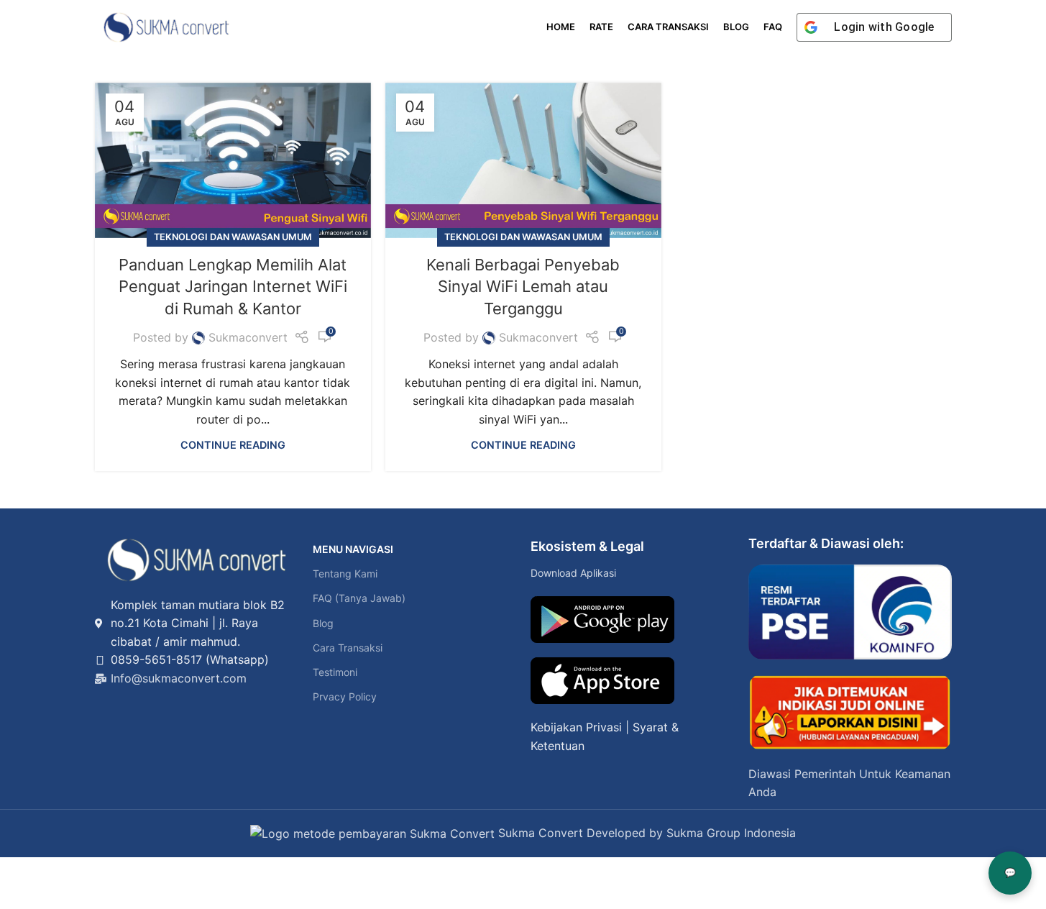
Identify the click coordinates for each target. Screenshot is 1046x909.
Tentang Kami (345, 573)
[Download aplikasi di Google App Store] (602, 680)
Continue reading (232, 445)
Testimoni (335, 672)
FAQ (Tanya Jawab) (359, 598)
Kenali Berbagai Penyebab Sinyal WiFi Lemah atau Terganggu (523, 287)
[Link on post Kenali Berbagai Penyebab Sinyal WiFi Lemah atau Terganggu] (523, 160)
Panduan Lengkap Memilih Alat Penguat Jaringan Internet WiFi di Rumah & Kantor (233, 287)
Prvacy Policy (345, 696)
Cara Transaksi (347, 647)
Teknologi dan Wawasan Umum (233, 237)
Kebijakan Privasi (576, 727)
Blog (323, 623)
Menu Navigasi (353, 549)
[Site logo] (167, 26)
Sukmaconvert (248, 337)
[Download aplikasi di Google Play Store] (602, 619)
